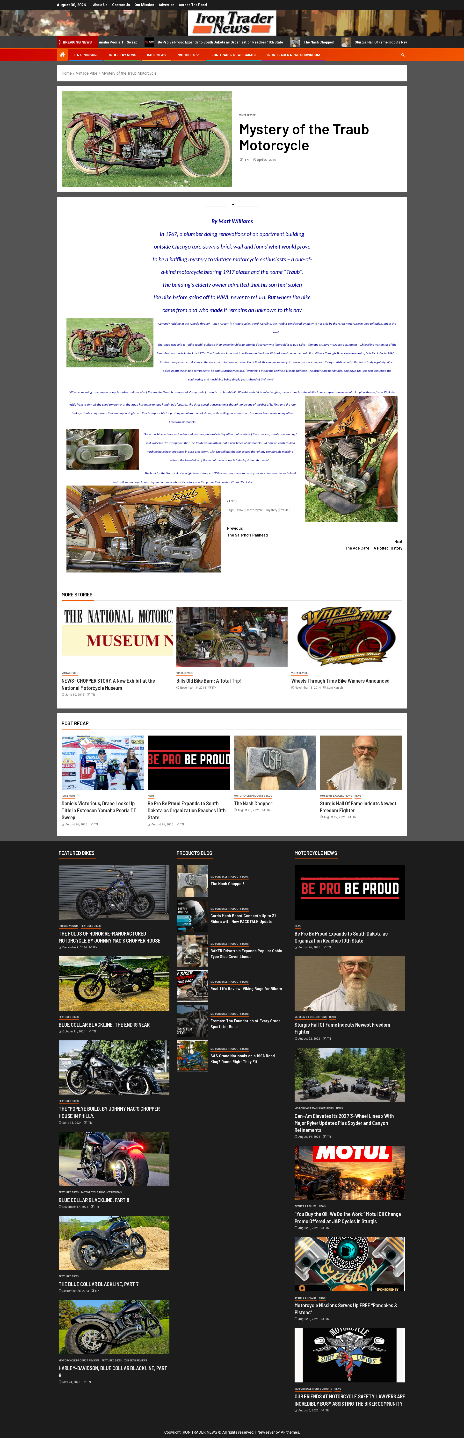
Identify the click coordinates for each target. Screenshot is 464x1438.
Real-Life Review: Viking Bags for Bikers (246, 988)
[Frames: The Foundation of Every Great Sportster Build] (192, 1021)
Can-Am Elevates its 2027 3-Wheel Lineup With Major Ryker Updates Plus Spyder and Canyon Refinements (344, 1123)
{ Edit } (232, 501)
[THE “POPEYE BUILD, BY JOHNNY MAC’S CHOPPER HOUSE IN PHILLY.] (114, 1067)
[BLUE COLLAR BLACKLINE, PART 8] (114, 1159)
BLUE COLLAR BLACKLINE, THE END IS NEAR (104, 1024)
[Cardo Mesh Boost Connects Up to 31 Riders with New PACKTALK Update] (192, 916)
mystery (271, 510)
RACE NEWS (156, 55)
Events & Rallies (306, 1206)
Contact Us (121, 5)
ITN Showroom (68, 926)
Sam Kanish (335, 687)
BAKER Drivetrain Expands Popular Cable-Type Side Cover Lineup (247, 953)
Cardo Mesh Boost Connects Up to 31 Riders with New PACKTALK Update (243, 918)
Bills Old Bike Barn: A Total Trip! (209, 680)
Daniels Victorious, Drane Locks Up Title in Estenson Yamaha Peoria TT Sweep (99, 810)
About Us (100, 5)
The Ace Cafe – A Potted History (373, 545)
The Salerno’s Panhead (247, 531)
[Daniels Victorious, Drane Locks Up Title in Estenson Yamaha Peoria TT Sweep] (103, 763)
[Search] (403, 55)
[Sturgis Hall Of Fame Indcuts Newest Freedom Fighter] (361, 763)
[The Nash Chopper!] (275, 763)
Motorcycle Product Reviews (101, 1192)
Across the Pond (193, 5)
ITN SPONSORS (86, 55)
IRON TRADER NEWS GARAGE (233, 55)
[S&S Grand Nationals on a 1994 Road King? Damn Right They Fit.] (192, 1056)
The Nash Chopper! (247, 42)
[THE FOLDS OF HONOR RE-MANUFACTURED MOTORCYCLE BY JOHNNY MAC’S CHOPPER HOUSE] (114, 892)
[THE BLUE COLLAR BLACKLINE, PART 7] (114, 1243)
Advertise (166, 5)
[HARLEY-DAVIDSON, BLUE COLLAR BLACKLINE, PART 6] (114, 1327)
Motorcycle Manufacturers (314, 1108)
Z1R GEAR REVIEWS (135, 1360)
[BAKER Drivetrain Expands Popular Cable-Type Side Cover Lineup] (192, 951)
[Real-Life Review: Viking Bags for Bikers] (192, 986)
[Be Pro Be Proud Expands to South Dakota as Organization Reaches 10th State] (189, 763)
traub (284, 510)
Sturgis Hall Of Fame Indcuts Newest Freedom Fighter (326, 42)
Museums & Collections (336, 795)
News (151, 795)
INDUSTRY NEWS (122, 55)
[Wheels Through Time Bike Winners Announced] (346, 637)
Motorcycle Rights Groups (313, 1389)
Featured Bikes (91, 926)
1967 (240, 510)
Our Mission (144, 5)
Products (185, 55)
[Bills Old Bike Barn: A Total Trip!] (232, 637)
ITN (246, 160)
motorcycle (255, 510)
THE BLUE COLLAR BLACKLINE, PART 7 (99, 1284)
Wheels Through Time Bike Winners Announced (340, 680)
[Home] (62, 55)
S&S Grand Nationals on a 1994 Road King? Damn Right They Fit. (242, 1058)
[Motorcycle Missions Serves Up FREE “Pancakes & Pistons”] (350, 1264)
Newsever (266, 1432)
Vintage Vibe (247, 115)
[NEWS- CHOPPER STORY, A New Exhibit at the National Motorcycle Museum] (117, 637)
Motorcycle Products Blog (253, 795)
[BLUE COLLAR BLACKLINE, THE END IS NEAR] (114, 983)
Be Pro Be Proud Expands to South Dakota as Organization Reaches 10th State (148, 42)
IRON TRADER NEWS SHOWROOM (293, 55)
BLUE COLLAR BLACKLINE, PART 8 (94, 1200)
